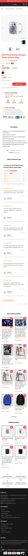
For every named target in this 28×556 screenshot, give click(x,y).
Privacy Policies (4, 513)
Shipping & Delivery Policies (7, 524)
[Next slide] (25, 28)
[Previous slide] (2, 28)
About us (3, 509)
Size (3, 75)
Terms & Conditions (5, 511)
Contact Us (3, 530)
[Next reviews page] (25, 304)
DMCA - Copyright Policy (6, 515)
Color (3, 70)
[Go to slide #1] (10, 49)
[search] (24, 4)
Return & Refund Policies (6, 528)
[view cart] (26, 4)
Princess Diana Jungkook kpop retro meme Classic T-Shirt (20, 358)
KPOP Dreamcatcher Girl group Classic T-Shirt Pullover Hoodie (20, 408)
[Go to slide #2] (17, 49)
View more (14, 416)
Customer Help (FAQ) (5, 532)
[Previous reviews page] (18, 304)
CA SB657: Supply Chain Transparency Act (10, 517)
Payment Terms (4, 526)
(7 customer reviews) (12, 60)
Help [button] (25, 554)
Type (3, 65)
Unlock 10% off (3, 549)
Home (2, 8)
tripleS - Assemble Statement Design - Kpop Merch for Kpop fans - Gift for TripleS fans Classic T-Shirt (20, 385)
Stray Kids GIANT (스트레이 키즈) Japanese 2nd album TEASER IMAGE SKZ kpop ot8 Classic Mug (7, 461)
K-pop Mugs (19, 8)
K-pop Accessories (10, 8)
